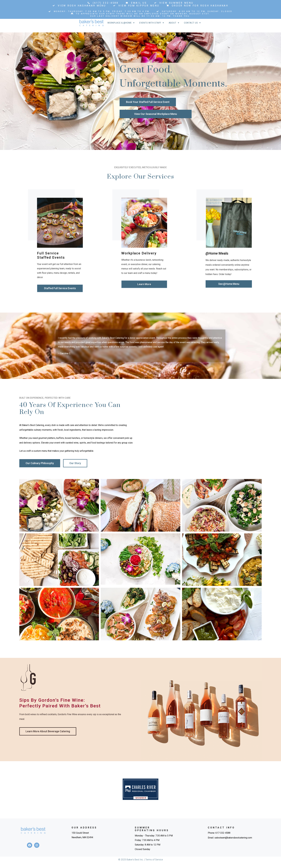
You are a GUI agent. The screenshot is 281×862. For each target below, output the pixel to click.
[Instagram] (36, 845)
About (172, 23)
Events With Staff (150, 23)
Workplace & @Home (119, 23)
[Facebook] (29, 845)
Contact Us (191, 23)
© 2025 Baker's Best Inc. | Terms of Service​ (140, 859)
